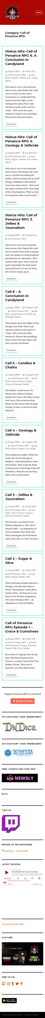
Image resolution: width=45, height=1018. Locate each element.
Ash (33, 75)
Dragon (14, 78)
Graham (22, 78)
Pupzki (18, 317)
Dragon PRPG (14, 71)
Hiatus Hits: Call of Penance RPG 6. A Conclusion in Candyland (21, 57)
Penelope (9, 317)
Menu (39, 12)
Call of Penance (18, 314)
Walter (27, 648)
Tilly (28, 577)
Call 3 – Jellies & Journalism (18, 497)
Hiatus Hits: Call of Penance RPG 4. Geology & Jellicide (22, 141)
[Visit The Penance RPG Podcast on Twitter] (17, 984)
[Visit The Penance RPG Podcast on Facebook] (21, 984)
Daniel (29, 314)
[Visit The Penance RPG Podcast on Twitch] (4, 984)
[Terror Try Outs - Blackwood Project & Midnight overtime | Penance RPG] (22, 953)
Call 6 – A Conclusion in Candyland (17, 296)
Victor (20, 648)
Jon (28, 78)
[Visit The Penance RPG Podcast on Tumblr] (13, 984)
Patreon (8, 516)
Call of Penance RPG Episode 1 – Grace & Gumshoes (21, 627)
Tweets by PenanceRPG (13, 924)
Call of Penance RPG (17, 75)
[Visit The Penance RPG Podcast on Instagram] (8, 984)
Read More (11, 124)
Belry (7, 78)
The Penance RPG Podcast (12, 1015)
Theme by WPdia (31, 1015)
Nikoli (8, 81)
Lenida (34, 78)
